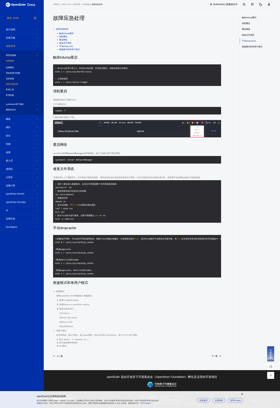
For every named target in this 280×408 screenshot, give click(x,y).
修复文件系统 (65, 43)
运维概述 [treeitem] (10, 67)
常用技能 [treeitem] (10, 95)
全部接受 (203, 400)
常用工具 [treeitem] (10, 89)
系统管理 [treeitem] (10, 46)
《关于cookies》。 (146, 403)
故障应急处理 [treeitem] (12, 84)
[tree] (22, 212)
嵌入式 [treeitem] (9, 160)
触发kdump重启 (66, 33)
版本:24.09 (66, 4)
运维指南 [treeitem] (10, 61)
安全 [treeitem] (8, 135)
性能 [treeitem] (8, 144)
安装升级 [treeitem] (10, 38)
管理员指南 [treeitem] (11, 55)
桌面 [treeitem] (8, 152)
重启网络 (63, 40)
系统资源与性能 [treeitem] (13, 73)
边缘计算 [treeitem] (10, 185)
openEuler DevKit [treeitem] (15, 194)
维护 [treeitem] (8, 127)
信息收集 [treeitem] (10, 78)
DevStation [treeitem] (11, 227)
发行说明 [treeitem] (10, 29)
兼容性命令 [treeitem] (11, 110)
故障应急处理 (62, 29)
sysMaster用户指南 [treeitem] (14, 104)
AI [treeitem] (7, 210)
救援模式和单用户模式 (69, 49)
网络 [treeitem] (8, 119)
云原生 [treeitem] (9, 177)
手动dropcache (66, 46)
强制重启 (63, 36)
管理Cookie (235, 400)
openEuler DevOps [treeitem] (16, 202)
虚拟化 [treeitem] (9, 169)
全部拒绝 (219, 400)
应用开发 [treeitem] (10, 218)
